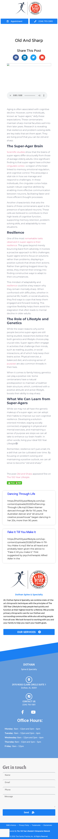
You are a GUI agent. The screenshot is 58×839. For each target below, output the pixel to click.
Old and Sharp (24, 474)
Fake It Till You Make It (21, 532)
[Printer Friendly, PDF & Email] (14, 483)
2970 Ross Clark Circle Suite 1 (29, 684)
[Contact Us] (29, 696)
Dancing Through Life (21, 494)
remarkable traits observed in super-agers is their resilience (25, 242)
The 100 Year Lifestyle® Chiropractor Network (33, 831)
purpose (11, 363)
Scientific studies (16, 152)
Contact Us (29, 701)
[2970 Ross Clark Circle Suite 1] (29, 679)
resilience (12, 285)
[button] (16, 57)
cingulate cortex (15, 166)
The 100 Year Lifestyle (18, 477)
